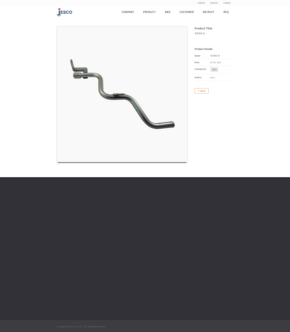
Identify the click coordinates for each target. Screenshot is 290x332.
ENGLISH (214, 3)
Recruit (208, 12)
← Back (201, 90)
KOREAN (201, 3)
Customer (186, 12)
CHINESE (226, 3)
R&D (167, 12)
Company (128, 12)
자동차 (214, 69)
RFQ (226, 12)
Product (149, 12)
